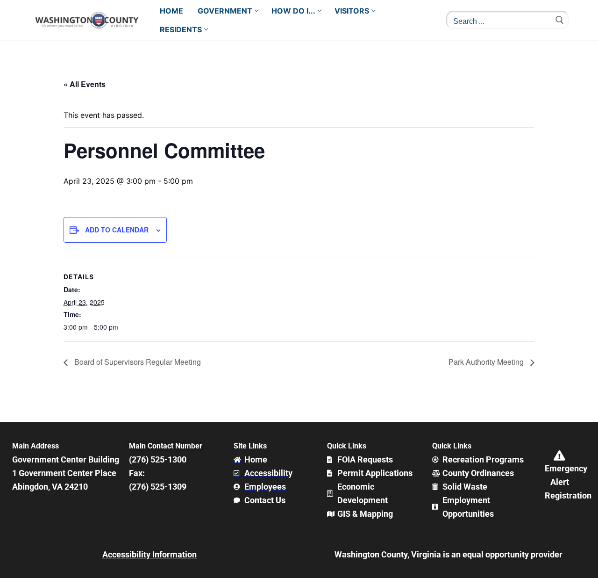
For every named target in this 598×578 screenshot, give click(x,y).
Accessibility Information (149, 554)
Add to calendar (117, 229)
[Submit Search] (560, 20)
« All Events (85, 84)
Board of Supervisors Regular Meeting (136, 361)
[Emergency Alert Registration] (560, 455)
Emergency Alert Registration (568, 481)
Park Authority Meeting (487, 361)
